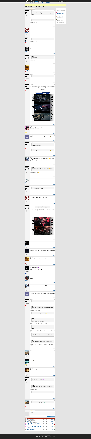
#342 (54, 157)
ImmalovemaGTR (34, 378)
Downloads (40, 1)
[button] (37, 1)
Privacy (54, 436)
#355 (54, 299)
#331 (54, 10)
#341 (54, 142)
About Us (40, 436)
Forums (36, 1)
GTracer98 (33, 312)
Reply (54, 53)
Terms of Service (46, 436)
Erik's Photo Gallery (29, 421)
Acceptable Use (50, 436)
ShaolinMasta (33, 38)
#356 (54, 350)
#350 (54, 257)
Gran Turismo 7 (58, 15)
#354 (54, 292)
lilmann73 (26, 7)
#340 (54, 135)
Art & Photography (34, 420)
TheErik (27, 422)
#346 (54, 196)
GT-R (32, 11)
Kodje (32, 167)
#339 (54, 126)
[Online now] (27, 354)
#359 (54, 377)
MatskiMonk (28, 425)
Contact (37, 436)
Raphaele (52, 424)
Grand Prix (28, 420)
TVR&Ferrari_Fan (34, 391)
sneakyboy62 (33, 385)
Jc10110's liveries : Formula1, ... (31, 429)
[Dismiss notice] (65, 4)
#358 (54, 368)
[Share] (53, 10)
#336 (54, 65)
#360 (54, 400)
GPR (32, 306)
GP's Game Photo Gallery (30, 419)
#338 (54, 84)
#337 (54, 74)
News (33, 1)
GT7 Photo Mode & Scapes (34, 422)
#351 (54, 266)
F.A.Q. (42, 436)
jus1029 (33, 318)
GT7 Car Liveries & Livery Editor (35, 425)
